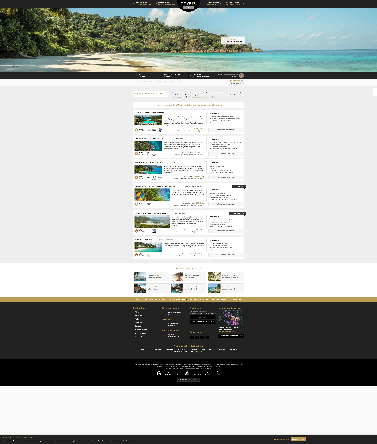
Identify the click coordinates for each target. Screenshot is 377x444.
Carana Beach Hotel (154, 240)
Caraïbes (139, 323)
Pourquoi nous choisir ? (155, 299)
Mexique (194, 352)
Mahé (233, 39)
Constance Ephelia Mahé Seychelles (160, 213)
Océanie (138, 337)
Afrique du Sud (180, 352)
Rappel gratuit (236, 83)
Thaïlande (194, 349)
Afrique (138, 312)
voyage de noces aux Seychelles (203, 97)
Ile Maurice (156, 349)
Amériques (139, 315)
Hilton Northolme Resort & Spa (156, 162)
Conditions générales (219, 299)
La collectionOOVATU (173, 324)
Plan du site (236, 299)
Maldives (144, 349)
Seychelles (158, 81)
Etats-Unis (222, 349)
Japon (211, 349)
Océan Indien (147, 81)
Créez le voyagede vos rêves (174, 313)
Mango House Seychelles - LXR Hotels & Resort (168, 186)
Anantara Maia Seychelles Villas (159, 139)
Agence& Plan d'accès (174, 335)
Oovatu (138, 81)
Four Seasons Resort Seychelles (160, 113)
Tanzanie (234, 349)
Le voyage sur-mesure (176, 299)
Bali (203, 349)
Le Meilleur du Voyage (230, 308)
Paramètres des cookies (188, 379)
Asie (137, 319)
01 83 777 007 (236, 81)
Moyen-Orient (141, 330)
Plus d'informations (129, 441)
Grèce (203, 352)
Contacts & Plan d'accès (198, 299)
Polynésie (182, 349)
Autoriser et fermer (298, 439)
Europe (138, 326)
